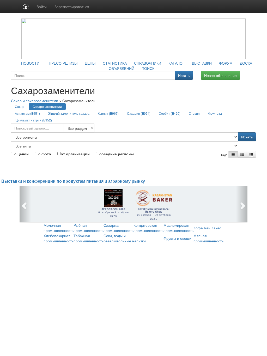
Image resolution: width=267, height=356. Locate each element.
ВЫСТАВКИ (202, 63)
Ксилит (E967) (108, 113)
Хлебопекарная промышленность (59, 238)
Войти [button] (42, 6)
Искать (184, 75)
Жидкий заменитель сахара (68, 113)
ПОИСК (148, 68)
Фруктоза (215, 113)
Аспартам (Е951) (27, 113)
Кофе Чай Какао (207, 227)
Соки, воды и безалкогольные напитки (125, 238)
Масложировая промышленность (178, 228)
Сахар (19, 106)
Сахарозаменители (47, 106)
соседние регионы (116, 153)
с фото (44, 153)
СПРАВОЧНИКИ (147, 63)
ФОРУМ (226, 63)
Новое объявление (220, 75)
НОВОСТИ (30, 63)
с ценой (21, 153)
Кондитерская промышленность (148, 228)
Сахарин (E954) (138, 113)
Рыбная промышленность (89, 228)
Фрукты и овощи (177, 238)
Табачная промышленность (89, 238)
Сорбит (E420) (169, 113)
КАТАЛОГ (176, 63)
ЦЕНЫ (90, 63)
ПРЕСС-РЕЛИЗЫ (63, 63)
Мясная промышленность (208, 238)
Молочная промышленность (59, 228)
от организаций (75, 153)
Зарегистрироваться (71, 6)
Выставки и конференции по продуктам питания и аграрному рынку (73, 181)
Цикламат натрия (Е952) (33, 120)
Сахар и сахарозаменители (34, 100)
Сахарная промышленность (119, 228)
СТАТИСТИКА (115, 63)
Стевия (194, 113)
